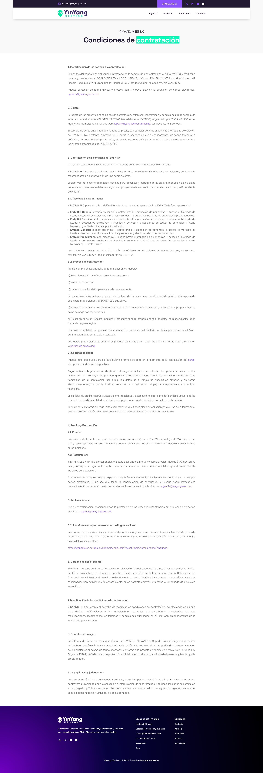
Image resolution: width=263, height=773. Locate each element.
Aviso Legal (180, 743)
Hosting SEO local (144, 724)
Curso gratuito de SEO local (148, 733)
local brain (184, 13)
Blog (138, 748)
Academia (168, 13)
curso (191, 359)
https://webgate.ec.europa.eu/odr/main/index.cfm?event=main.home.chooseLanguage (117, 547)
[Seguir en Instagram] (192, 4)
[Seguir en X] (187, 4)
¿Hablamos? (170, 4)
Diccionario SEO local (145, 738)
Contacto (200, 13)
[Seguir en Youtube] (198, 4)
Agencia (153, 13)
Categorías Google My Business (150, 729)
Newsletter (141, 743)
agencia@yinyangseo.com (74, 3)
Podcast (178, 738)
